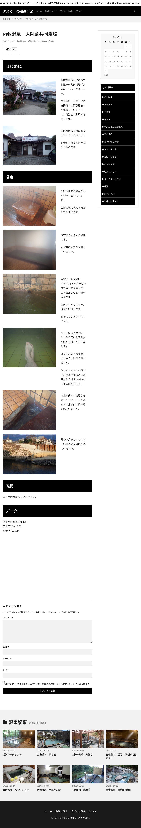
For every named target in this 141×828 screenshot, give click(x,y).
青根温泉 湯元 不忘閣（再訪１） (121, 756)
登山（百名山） (111, 156)
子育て (107, 112)
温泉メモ (108, 104)
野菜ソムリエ (110, 171)
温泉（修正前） (111, 201)
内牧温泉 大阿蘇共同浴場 (37, 19)
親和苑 (79, 353)
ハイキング (109, 164)
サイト (6, 670)
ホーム (39, 11)
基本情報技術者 (111, 141)
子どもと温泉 (66, 11)
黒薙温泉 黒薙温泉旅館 (119, 789)
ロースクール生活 (112, 179)
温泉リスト (50, 11)
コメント (8, 618)
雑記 (106, 186)
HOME (8, 19)
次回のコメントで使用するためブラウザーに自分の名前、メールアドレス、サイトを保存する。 (47, 684)
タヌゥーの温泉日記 (18, 11)
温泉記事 (18, 19)
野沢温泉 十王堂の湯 (49, 789)
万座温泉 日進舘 (46, 754)
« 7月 (105, 75)
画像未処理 (109, 193)
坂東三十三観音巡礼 (113, 126)
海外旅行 (108, 134)
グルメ (79, 11)
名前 (6, 647)
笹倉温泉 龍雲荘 (81, 789)
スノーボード (110, 149)
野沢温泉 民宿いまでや (16, 789)
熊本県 (33, 41)
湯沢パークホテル (12, 754)
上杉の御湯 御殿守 (82, 754)
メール (7, 658)
